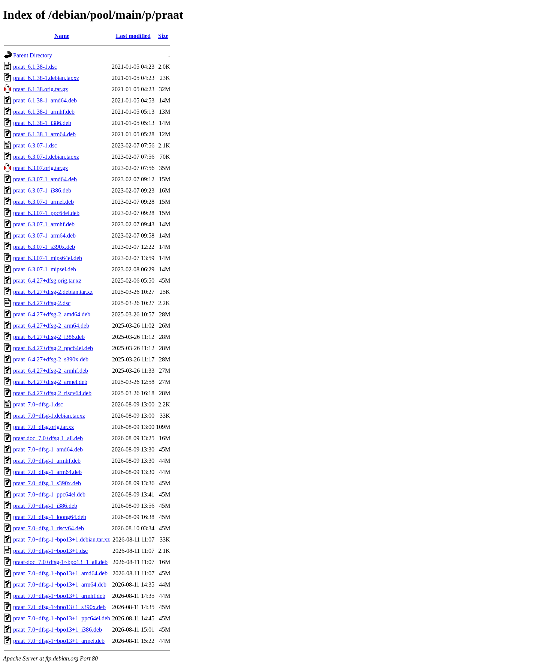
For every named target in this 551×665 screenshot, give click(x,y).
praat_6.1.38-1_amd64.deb (45, 100)
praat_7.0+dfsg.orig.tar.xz (43, 427)
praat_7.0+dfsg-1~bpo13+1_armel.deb (59, 641)
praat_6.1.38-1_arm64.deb (44, 134)
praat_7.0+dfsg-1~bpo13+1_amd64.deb (60, 573)
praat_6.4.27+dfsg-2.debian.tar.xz (53, 292)
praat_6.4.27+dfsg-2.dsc (41, 303)
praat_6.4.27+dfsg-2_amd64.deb (51, 314)
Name (61, 36)
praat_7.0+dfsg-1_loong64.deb (49, 517)
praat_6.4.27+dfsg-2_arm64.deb (51, 325)
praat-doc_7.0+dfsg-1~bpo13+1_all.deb (60, 562)
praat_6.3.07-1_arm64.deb (44, 235)
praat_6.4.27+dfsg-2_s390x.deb (50, 359)
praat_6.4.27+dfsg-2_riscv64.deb (52, 393)
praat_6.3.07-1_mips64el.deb (47, 258)
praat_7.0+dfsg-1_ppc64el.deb (49, 494)
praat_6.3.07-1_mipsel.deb (44, 269)
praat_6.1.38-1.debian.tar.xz (46, 78)
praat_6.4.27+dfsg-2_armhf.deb (50, 370)
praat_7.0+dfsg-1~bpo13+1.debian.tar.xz (61, 539)
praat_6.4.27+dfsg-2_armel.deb (50, 382)
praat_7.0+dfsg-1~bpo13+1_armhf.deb (59, 596)
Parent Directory (32, 55)
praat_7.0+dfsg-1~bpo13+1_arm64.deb (59, 584)
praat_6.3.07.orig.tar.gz (40, 168)
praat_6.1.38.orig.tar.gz (40, 89)
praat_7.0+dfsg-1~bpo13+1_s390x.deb (59, 607)
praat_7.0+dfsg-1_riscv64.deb (48, 528)
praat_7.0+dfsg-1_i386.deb (45, 506)
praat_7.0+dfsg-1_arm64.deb (47, 472)
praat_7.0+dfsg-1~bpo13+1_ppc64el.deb (61, 618)
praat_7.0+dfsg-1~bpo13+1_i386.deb (57, 629)
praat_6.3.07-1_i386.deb (42, 190)
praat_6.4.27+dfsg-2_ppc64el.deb (53, 348)
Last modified (133, 36)
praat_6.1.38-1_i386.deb (42, 123)
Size (163, 36)
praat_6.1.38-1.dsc (35, 66)
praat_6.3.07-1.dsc (35, 145)
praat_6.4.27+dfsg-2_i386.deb (49, 337)
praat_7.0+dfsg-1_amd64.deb (48, 449)
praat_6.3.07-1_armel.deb (43, 202)
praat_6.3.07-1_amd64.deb (45, 179)
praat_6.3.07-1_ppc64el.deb (46, 213)
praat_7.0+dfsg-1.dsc (38, 404)
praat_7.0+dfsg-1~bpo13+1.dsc (50, 551)
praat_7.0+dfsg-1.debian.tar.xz (49, 415)
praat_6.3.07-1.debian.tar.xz (46, 156)
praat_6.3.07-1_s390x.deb (44, 247)
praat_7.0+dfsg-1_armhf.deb (47, 460)
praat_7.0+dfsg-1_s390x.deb (47, 483)
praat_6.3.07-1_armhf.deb (44, 224)
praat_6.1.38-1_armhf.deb (44, 111)
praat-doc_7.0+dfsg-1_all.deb (48, 438)
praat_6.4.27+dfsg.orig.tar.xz (47, 280)
